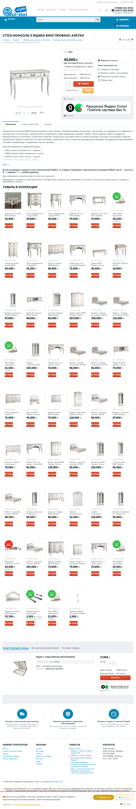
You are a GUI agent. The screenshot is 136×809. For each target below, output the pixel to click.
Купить (85, 84)
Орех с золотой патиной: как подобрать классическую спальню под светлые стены (82, 771)
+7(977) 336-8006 (123, 10)
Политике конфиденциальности (27, 805)
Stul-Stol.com (57, 782)
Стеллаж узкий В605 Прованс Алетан (119, 464)
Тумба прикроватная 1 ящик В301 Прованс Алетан (34, 265)
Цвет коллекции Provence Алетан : (78, 63)
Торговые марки (127, 2)
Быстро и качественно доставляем (22, 721)
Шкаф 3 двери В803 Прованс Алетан (56, 463)
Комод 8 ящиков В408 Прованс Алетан (54, 265)
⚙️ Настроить (124, 797)
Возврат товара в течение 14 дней (114, 721)
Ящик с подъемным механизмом (55, 656)
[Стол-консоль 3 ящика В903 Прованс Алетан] (30, 77)
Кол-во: (103, 662)
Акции (38, 761)
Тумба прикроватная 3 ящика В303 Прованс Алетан (34, 216)
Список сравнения (10, 759)
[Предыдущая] (120, 39)
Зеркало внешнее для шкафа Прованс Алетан (77, 613)
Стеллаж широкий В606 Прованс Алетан (55, 315)
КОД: (66, 52)
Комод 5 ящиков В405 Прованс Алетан (54, 564)
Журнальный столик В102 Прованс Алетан (99, 216)
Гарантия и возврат (43, 756)
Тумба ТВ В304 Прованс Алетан (119, 364)
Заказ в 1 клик (88, 90)
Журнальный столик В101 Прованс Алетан (13, 216)
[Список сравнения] (106, 10)
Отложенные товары (11, 756)
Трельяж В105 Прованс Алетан (32, 413)
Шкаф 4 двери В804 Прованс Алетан (77, 314)
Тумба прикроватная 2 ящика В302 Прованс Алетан (56, 216)
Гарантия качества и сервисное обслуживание (68, 722)
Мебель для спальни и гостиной (37, 40)
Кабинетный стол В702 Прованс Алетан (76, 216)
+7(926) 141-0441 (123, 8)
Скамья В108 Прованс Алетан (97, 264)
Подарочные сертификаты (107, 2)
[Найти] (97, 19)
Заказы (5, 754)
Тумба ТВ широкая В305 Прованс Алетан (33, 315)
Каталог (16, 40)
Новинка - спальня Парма (81, 755)
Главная (6, 40)
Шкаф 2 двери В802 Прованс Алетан (77, 413)
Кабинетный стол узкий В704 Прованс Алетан (77, 265)
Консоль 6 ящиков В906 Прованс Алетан (55, 514)
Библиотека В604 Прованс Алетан (98, 463)
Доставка (39, 751)
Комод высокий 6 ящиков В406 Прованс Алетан (12, 265)
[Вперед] (132, 39)
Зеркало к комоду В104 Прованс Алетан (12, 613)
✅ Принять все (103, 797)
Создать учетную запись (13, 751)
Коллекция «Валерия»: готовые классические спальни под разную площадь (83, 764)
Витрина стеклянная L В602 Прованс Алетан (121, 414)
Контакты (118, 13)
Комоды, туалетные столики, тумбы (67, 40)
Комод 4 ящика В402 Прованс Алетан (54, 414)
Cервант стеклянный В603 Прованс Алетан (33, 365)
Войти (5, 749)
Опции (10, 226)
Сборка (39, 754)
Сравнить (70, 116)
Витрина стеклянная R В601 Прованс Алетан (13, 315)
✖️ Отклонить (125, 804)
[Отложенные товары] (100, 10)
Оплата (39, 749)
